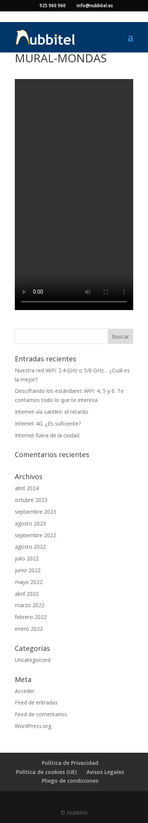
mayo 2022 (29, 582)
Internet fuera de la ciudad (47, 435)
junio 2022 (28, 570)
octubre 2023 (31, 499)
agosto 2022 (30, 546)
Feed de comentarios (41, 714)
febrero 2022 (31, 616)
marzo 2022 (29, 605)
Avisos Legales (105, 772)
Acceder (25, 691)
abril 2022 (27, 593)
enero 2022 (29, 628)
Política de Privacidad (70, 762)
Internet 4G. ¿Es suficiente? (48, 423)
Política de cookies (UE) (46, 772)
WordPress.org (33, 726)
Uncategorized (32, 659)
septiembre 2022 (35, 535)
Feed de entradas (36, 702)
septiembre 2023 (35, 511)
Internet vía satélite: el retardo (51, 411)
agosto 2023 (30, 523)
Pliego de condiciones (70, 780)
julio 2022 (27, 558)
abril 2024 (27, 488)
